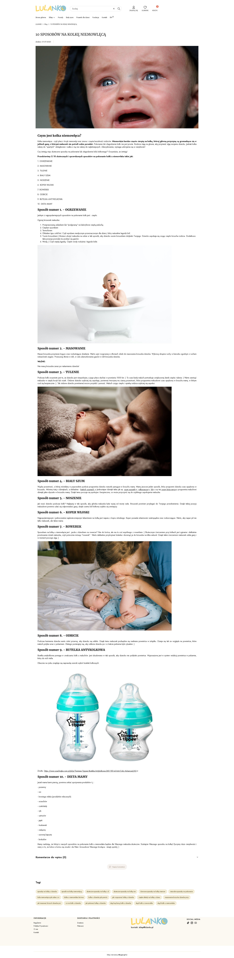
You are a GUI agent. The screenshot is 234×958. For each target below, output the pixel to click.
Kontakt (36, 932)
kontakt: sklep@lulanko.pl (142, 927)
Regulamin (37, 923)
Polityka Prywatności (41, 926)
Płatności (80, 926)
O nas (36, 929)
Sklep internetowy (116, 955)
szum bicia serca (168, 489)
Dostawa (80, 923)
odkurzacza (143, 489)
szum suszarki (130, 489)
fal (152, 489)
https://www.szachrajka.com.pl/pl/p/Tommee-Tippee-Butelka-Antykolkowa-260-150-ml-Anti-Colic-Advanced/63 (90, 771)
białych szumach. (87, 489)
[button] (119, 9)
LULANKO (39, 24)
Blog (45, 24)
